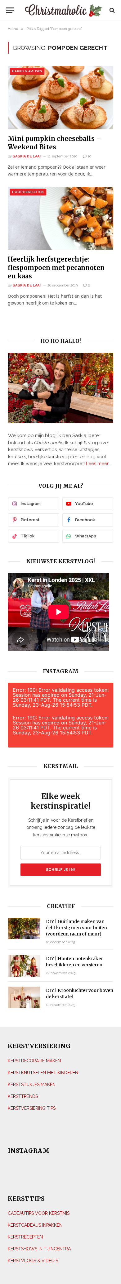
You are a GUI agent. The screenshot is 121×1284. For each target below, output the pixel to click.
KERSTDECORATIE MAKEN (34, 1060)
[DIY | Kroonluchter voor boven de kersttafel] (24, 997)
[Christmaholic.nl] (63, 10)
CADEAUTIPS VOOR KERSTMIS (38, 1213)
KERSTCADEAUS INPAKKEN (35, 1225)
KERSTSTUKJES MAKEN (32, 1084)
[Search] (111, 10)
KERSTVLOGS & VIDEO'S (33, 1260)
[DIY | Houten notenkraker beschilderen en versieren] (24, 965)
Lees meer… (98, 463)
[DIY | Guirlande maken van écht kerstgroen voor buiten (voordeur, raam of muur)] (24, 928)
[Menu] (10, 10)
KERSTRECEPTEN (25, 1236)
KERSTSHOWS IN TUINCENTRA (39, 1248)
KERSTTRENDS (23, 1096)
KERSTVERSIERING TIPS (32, 1108)
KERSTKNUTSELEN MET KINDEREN (43, 1072)
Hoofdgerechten (28, 192)
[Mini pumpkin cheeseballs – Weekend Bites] (60, 97)
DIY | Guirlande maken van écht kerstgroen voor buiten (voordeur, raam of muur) (76, 928)
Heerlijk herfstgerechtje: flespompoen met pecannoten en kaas (56, 267)
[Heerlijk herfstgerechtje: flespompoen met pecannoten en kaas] (60, 218)
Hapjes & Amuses (27, 71)
